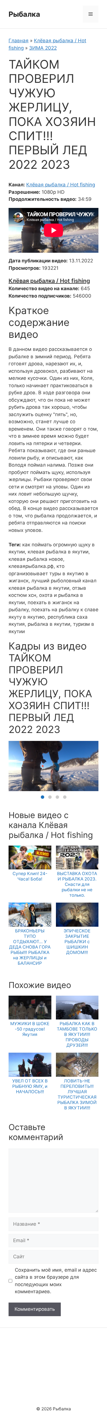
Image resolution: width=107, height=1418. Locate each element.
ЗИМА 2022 (43, 48)
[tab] (42, 797)
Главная (19, 40)
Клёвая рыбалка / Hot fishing (60, 184)
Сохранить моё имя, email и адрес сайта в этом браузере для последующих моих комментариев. (56, 1281)
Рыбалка (24, 14)
